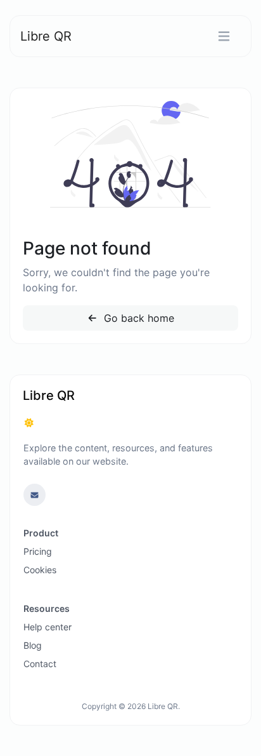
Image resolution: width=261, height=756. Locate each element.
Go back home (137, 318)
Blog (32, 645)
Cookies (39, 569)
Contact (39, 663)
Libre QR (46, 36)
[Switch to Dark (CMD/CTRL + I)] (29, 422)
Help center (47, 626)
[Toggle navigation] (224, 36)
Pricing (37, 551)
